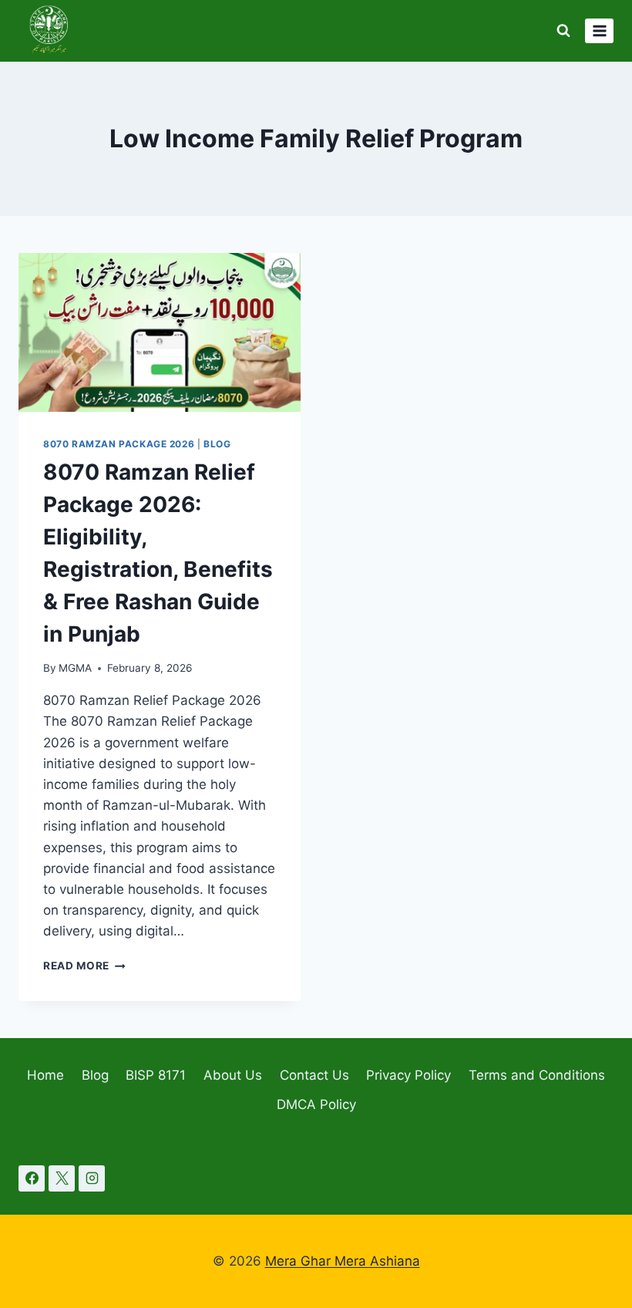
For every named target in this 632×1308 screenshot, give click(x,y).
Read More (84, 965)
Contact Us (314, 1075)
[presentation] (159, 332)
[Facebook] (31, 1178)
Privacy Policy (408, 1075)
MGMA (75, 668)
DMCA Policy (316, 1104)
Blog (216, 444)
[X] (62, 1178)
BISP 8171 (156, 1075)
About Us (232, 1075)
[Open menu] (599, 30)
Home (45, 1075)
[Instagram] (92, 1178)
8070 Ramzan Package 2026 (118, 444)
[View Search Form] (563, 31)
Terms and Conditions (537, 1075)
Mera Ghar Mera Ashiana (342, 1261)
